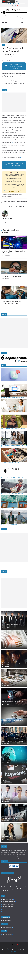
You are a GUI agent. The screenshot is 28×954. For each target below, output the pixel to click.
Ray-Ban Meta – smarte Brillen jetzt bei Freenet (13, 277)
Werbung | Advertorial (8, 899)
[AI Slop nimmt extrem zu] (14, 639)
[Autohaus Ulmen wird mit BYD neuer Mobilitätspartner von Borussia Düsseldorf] (14, 736)
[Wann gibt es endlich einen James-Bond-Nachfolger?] (14, 620)
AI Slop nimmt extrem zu (13, 3)
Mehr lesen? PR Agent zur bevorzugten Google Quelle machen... (16, 66)
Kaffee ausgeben (7, 920)
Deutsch (7, 1)
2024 (4, 58)
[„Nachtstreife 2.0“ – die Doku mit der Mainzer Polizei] (14, 236)
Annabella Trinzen (7, 56)
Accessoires (8, 58)
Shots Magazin (20, 888)
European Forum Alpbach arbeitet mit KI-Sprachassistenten (12, 721)
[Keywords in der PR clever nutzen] (14, 774)
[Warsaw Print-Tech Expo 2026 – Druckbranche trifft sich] (14, 678)
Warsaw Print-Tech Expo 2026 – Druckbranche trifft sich (14, 682)
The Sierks (5, 890)
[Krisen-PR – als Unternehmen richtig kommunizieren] (14, 794)
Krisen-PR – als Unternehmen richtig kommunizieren (11, 798)
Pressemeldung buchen (8, 904)
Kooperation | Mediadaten (9, 901)
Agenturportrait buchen (8, 906)
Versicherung (9, 60)
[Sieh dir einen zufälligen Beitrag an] (25, 22)
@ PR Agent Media (7, 927)
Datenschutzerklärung (8, 909)
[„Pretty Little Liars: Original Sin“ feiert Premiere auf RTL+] (14, 287)
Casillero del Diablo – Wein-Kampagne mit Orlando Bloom (12, 663)
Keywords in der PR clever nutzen (10, 780)
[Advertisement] (14, 102)
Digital (18, 58)
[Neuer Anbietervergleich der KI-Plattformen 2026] (14, 697)
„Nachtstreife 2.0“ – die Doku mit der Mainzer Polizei (14, 252)
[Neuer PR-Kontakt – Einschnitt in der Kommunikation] (14, 832)
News (4, 45)
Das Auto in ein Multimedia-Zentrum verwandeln (15, 202)
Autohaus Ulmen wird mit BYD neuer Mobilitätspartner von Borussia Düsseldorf (13, 740)
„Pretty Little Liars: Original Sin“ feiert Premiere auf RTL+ (12, 302)
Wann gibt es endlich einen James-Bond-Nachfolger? (12, 625)
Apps (12, 58)
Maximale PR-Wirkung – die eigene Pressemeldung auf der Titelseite (11, 817)
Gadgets (21, 58)
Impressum (5, 911)
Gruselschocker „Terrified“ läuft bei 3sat (15, 206)
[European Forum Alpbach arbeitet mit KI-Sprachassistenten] (14, 716)
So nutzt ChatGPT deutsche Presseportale (12, 761)
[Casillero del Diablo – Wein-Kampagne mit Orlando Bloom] (14, 659)
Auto (15, 58)
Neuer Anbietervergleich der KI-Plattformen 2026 (13, 702)
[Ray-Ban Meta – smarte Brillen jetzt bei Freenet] (14, 261)
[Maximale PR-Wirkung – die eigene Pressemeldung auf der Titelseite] (14, 813)
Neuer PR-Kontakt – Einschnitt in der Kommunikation (11, 837)
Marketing (4, 60)
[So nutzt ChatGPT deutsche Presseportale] (14, 755)
